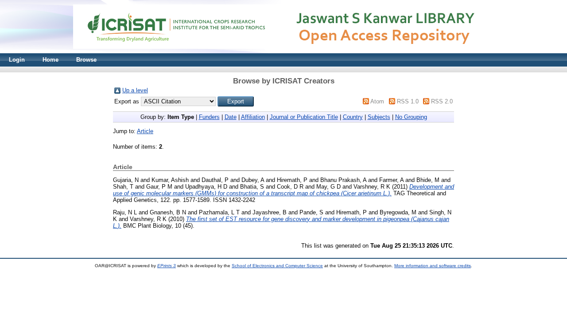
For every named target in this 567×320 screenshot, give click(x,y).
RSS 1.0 (408, 101)
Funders (209, 117)
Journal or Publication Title (304, 117)
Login (17, 59)
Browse (86, 59)
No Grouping (411, 117)
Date (231, 117)
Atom (377, 101)
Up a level (135, 90)
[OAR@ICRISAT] (283, 51)
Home (50, 59)
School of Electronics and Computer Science (277, 265)
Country (353, 117)
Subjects (379, 117)
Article (145, 131)
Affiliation (253, 117)
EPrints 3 (166, 265)
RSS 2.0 (442, 101)
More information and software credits (432, 265)
